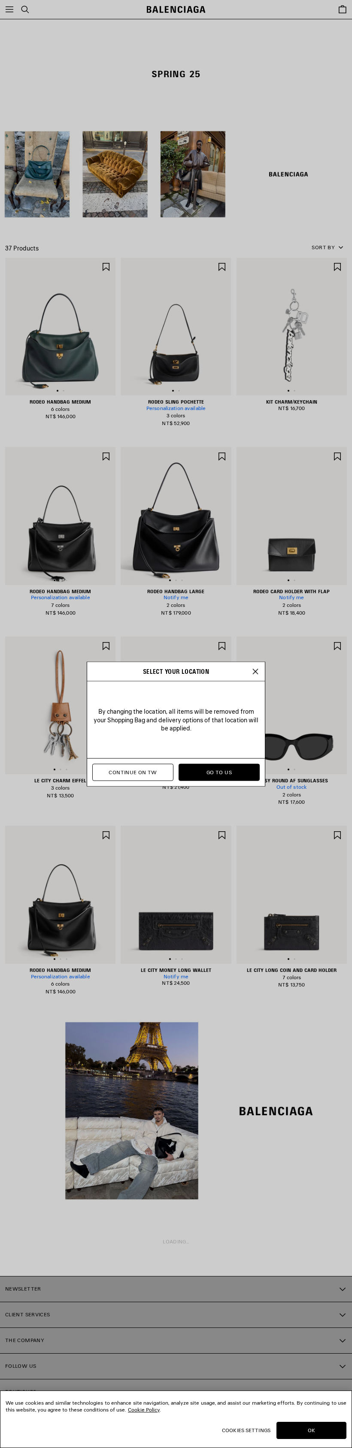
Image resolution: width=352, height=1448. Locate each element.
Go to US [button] (219, 772)
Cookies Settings (246, 1430)
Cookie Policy (144, 1409)
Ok (311, 1430)
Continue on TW (133, 772)
